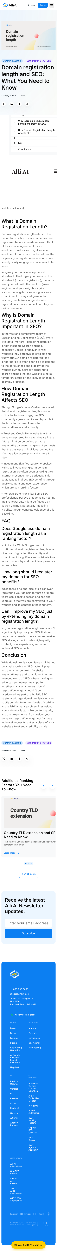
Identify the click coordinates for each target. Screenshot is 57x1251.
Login (12, 1028)
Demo (13, 1033)
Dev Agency (34, 1043)
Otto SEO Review (14, 1172)
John (23, 96)
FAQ (12, 1093)
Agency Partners (14, 1124)
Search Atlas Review (13, 1181)
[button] (51, 5)
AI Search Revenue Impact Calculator (15, 1059)
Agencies (32, 1028)
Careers (14, 1113)
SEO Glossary (32, 1138)
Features (14, 1038)
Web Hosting (34, 1047)
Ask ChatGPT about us (30, 1245)
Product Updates (14, 1082)
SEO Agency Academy (33, 1147)
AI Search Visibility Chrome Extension (33, 1087)
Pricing (13, 1043)
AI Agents (33, 1106)
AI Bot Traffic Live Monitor (33, 1098)
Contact (14, 1089)
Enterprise (33, 1033)
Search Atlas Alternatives (15, 1191)
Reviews (14, 1098)
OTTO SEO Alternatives (15, 1199)
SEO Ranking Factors (39, 61)
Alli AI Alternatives (15, 1165)
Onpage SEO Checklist (32, 1130)
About (13, 1103)
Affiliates (14, 1118)
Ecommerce (34, 1038)
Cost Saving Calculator (16, 1048)
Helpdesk (14, 1067)
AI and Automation (33, 1111)
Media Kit (14, 1108)
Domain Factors (12, 61)
